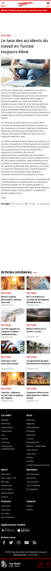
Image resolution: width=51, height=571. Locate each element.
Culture (30, 438)
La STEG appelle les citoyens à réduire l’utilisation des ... (10, 331)
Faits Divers (32, 450)
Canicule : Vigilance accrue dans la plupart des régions (12, 395)
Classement (6, 485)
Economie (30, 435)
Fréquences (6, 431)
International (32, 427)
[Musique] (4, 564)
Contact (4, 438)
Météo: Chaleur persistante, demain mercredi (24, 10)
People (29, 457)
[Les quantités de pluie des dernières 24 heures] (38, 347)
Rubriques (6, 509)
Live (3, 435)
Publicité (5, 442)
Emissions (5, 423)
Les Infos (5, 513)
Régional (30, 423)
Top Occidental (33, 485)
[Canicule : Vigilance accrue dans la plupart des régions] (13, 378)
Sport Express (7, 493)
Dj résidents (32, 489)
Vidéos (29, 509)
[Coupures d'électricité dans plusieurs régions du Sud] (38, 378)
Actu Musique (32, 474)
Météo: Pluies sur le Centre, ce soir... (36, 330)
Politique (30, 431)
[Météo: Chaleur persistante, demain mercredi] (13, 283)
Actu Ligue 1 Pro (8, 478)
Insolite (30, 461)
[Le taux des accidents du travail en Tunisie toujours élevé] (25, 73)
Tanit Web (33, 554)
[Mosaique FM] (25, 4)
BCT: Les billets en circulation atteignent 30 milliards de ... (37, 299)
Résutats (5, 481)
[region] (25, 22)
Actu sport (6, 474)
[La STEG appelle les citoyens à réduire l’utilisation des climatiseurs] (13, 315)
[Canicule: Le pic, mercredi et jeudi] (13, 347)
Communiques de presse (37, 465)
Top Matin (15, 563)
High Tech (31, 453)
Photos (29, 506)
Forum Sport (7, 489)
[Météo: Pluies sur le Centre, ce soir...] (38, 315)
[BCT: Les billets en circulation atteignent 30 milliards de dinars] (38, 283)
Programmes (7, 427)
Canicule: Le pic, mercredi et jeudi (9, 362)
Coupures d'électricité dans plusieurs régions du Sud (37, 395)
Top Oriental (32, 481)
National (6, 35)
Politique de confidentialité (7, 447)
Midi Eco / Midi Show (36, 446)
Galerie (4, 496)
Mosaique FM (32, 442)
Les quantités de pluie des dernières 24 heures (38, 362)
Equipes (4, 419)
